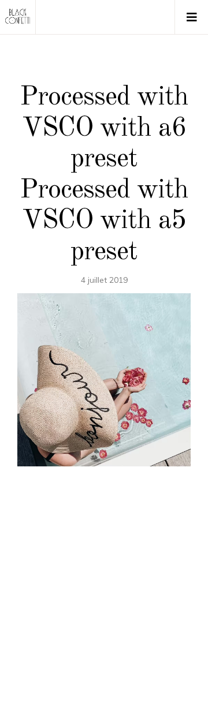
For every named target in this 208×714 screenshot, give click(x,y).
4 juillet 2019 (104, 280)
